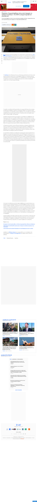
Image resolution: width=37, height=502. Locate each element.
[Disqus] (18, 253)
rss (22, 434)
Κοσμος (4, 335)
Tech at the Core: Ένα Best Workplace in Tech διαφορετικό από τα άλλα (18, 228)
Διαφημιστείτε (16, 426)
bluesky (20, 434)
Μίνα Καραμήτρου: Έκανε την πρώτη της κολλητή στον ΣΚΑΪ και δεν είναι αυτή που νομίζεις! (18, 362)
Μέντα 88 (25, 429)
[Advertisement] (18, 312)
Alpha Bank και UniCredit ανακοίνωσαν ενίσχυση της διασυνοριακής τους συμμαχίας (18, 226)
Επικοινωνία (21, 426)
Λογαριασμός (35, 1)
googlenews (25, 434)
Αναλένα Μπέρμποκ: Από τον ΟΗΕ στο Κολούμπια (17, 367)
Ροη (10, 359)
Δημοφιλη (14, 359)
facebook (2, 55)
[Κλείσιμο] (36, 5)
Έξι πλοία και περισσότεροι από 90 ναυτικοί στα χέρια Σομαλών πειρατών (18, 381)
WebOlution (22, 438)
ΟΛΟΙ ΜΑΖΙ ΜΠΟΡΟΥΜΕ (18, 429)
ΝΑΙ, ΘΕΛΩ (26, 6)
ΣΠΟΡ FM (13, 429)
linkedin (15, 434)
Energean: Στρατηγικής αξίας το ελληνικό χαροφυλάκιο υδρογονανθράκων (19, 224)
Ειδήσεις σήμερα (12, 232)
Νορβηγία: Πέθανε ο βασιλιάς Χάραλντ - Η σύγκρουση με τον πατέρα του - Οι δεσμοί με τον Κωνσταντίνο (10, 333)
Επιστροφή (35, 496)
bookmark (2, 62)
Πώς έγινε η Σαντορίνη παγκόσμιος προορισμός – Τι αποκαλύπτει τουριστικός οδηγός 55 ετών (18, 385)
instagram (16, 434)
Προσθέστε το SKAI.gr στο (8, 24)
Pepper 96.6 (23, 429)
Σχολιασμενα (20, 359)
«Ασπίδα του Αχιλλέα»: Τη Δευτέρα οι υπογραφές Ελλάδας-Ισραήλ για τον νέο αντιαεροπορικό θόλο (26, 348)
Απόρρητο (35, 501)
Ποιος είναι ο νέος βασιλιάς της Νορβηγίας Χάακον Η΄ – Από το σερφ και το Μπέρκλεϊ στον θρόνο (26, 333)
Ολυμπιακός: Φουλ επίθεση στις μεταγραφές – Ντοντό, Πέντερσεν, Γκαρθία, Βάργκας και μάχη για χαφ (18, 376)
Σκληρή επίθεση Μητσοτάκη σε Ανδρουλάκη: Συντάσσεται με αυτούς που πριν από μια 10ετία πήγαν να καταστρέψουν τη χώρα (18, 371)
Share (2, 63)
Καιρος (33, 1)
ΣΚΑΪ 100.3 (10, 429)
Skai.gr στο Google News (16, 233)
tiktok (18, 434)
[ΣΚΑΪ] (18, 425)
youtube (23, 434)
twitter (2, 56)
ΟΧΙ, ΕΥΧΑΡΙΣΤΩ (18, 6)
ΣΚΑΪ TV (7, 429)
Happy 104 (29, 429)
